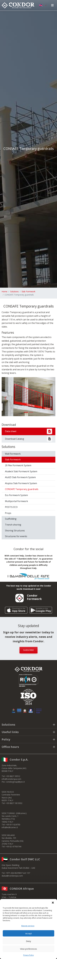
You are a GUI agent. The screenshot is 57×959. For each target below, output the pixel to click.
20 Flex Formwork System (18, 465)
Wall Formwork (13, 453)
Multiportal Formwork (16, 501)
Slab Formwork (28, 291)
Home (4, 291)
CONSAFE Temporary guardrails (21, 489)
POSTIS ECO (11, 507)
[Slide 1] (26, 412)
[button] (52, 902)
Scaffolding (10, 518)
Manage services (27, 926)
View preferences (28, 948)
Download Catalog (14, 438)
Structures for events (16, 536)
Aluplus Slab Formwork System (21, 483)
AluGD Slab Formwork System (20, 477)
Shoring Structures (15, 530)
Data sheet (10, 431)
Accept (28, 933)
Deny (28, 941)
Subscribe (28, 650)
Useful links (10, 732)
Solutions (14, 291)
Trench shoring (13, 524)
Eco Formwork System (16, 495)
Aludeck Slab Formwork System (21, 471)
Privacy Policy (28, 955)
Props (8, 513)
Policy (6, 739)
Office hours (10, 747)
